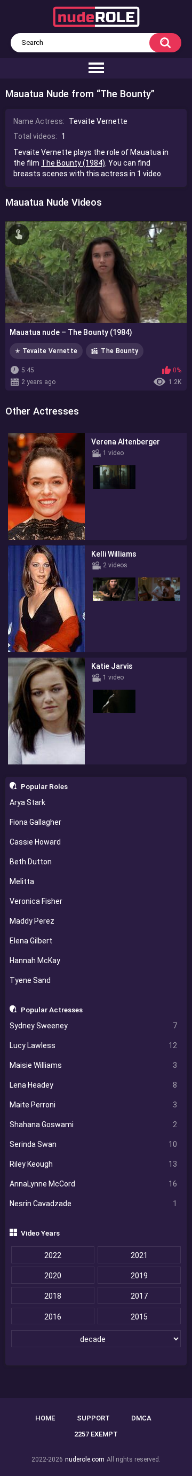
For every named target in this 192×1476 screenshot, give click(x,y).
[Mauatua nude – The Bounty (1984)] (96, 272)
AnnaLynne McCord (94, 1184)
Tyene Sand (30, 980)
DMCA (141, 1418)
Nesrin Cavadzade (94, 1203)
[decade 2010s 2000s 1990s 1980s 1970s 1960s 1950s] (96, 1339)
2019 (139, 1275)
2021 (139, 1255)
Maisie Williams (94, 1065)
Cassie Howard (35, 842)
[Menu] (96, 68)
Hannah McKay (35, 960)
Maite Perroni (94, 1104)
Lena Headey (94, 1085)
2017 (139, 1296)
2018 (52, 1296)
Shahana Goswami (94, 1124)
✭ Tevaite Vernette (46, 351)
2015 (139, 1317)
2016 (52, 1317)
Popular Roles (44, 786)
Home (45, 1418)
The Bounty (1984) (73, 163)
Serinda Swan (94, 1144)
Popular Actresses (52, 1009)
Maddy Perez (32, 921)
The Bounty (119, 351)
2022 (52, 1255)
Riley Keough (94, 1164)
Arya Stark (27, 802)
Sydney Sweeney (94, 1025)
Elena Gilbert (31, 940)
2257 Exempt (96, 1434)
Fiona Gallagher (35, 822)
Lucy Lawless (94, 1045)
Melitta (22, 881)
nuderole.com (85, 1459)
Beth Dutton (31, 861)
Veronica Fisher (36, 901)
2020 (52, 1275)
